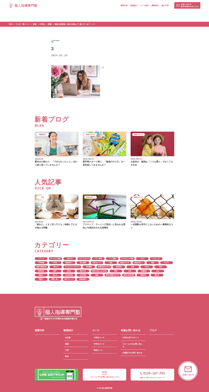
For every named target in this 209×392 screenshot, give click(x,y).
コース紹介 (144, 5)
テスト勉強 (98, 258)
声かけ (56, 267)
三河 (67, 350)
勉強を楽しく (138, 262)
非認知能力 (83, 279)
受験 (152, 262)
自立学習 (83, 275)
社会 (157, 271)
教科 (160, 267)
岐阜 (67, 356)
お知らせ (70, 258)
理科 (115, 271)
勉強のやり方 (124, 262)
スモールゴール (84, 258)
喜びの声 (165, 5)
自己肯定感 (69, 275)
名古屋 (68, 337)
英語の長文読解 (129, 275)
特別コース (98, 350)
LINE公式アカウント (130, 337)
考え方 (55, 275)
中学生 (55, 262)
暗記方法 (83, 271)
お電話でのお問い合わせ (132, 353)
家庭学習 (119, 267)
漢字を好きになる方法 (99, 271)
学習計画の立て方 (104, 267)
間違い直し (55, 279)
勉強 (110, 262)
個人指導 (83, 262)
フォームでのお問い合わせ (132, 345)
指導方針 (124, 5)
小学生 (147, 267)
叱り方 (166, 262)
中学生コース (99, 344)
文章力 (69, 271)
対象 (132, 267)
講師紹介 (155, 5)
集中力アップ (69, 279)
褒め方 (157, 275)
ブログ (142, 258)
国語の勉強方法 (41, 267)
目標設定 (144, 271)
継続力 (41, 275)
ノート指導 (112, 258)
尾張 (67, 344)
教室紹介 (133, 5)
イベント (41, 258)
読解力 (41, 279)
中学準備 (41, 262)
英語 (96, 275)
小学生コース (99, 337)
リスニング (156, 258)
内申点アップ (96, 262)
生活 (129, 271)
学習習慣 (89, 267)
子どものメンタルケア (72, 267)
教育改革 (41, 271)
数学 (55, 271)
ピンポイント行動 (127, 258)
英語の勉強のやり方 (112, 275)
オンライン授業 (55, 258)
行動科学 (143, 275)
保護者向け (69, 262)
